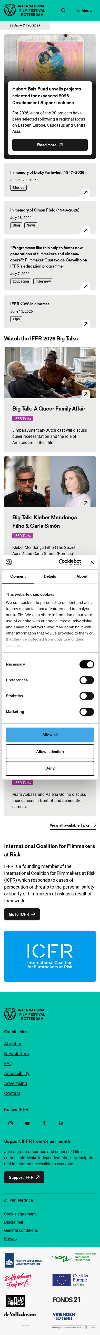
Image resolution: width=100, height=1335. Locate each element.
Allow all (50, 735)
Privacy (10, 1238)
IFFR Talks (22, 418)
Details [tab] (50, 576)
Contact (12, 1093)
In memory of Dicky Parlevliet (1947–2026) (48, 172)
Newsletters (16, 1053)
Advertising (15, 1083)
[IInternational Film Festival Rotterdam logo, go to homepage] (25, 10)
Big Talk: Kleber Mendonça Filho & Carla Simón (44, 521)
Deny (50, 768)
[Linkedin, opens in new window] (61, 1123)
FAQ (8, 1063)
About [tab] (82, 576)
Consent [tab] (18, 576)
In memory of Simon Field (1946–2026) (45, 210)
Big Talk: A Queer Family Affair (48, 408)
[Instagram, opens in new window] (10, 1123)
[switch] (86, 680)
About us (13, 1043)
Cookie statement (20, 1214)
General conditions (21, 1230)
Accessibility (16, 1073)
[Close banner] (92, 562)
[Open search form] (63, 10)
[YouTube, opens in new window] (27, 1123)
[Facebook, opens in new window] (44, 1123)
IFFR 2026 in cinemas (29, 303)
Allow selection (50, 751)
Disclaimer (13, 1222)
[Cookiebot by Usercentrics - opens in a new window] (60, 562)
